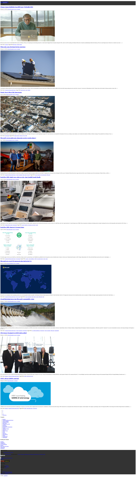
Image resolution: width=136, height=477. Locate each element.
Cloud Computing (19, 174)
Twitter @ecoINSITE (8, 472)
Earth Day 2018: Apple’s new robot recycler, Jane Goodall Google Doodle (20, 177)
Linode (5, 467)
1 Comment (15, 380)
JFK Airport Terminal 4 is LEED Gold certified (13, 333)
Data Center (25, 174)
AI (32, 330)
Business (6, 376)
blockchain (42, 330)
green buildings (31, 258)
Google (37, 296)
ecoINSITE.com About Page (8, 452)
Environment (7, 135)
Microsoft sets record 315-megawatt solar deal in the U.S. (16, 261)
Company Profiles (6, 422)
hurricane (21, 135)
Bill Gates (14, 44)
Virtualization (5, 437)
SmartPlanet (2, 448)
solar (26, 90)
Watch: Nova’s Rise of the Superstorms (11, 92)
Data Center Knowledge (4, 446)
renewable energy (40, 258)
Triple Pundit (2, 447)
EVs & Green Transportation (7, 426)
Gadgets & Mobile (6, 428)
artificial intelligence (36, 330)
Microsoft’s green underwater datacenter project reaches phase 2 (18, 138)
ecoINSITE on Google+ (4, 473)
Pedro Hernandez (8, 454)
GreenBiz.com (2, 443)
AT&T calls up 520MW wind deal (9, 378)
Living (4, 431)
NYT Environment (3, 444)
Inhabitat (1, 445)
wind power (35, 408)
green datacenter (43, 174)
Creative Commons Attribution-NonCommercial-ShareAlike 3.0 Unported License (31, 454)
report (44, 258)
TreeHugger (2, 442)
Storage (4, 435)
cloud (36, 174)
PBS (26, 135)
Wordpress (6, 465)
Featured (4, 427)
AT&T (25, 408)
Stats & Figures (5, 434)
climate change (19, 44)
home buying (23, 90)
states (47, 258)
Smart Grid (4, 433)
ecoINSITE (4, 2)
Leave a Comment (17, 9)
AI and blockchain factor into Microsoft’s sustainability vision (17, 299)
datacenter (39, 174)
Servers (4, 432)
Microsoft (48, 174)
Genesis (7, 466)
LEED (35, 258)
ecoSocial (6, 44)
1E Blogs (2, 441)
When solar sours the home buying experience (12, 47)
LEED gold (29, 376)
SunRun (28, 90)
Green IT (28, 174)
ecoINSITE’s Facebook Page (7, 471)
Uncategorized (5, 436)
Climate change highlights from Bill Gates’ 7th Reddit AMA (16, 7)
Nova (24, 135)
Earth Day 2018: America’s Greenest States (12, 227)
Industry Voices (5, 430)
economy (26, 258)
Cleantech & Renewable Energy (10, 90)
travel (32, 376)
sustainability (57, 330)
